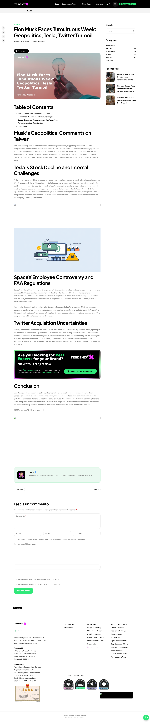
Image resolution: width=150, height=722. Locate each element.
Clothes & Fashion (117, 628)
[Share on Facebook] (3, 28)
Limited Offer (68, 628)
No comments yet (38, 42)
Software (109, 61)
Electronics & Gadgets (119, 631)
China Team (86, 4)
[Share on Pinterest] (3, 36)
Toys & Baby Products (119, 641)
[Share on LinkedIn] (3, 41)
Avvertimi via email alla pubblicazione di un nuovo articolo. (38, 584)
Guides (108, 54)
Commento (21, 516)
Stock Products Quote (95, 641)
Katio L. (28, 42)
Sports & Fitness (117, 650)
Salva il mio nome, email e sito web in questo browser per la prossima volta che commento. (51, 539)
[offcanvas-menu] (115, 4)
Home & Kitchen (116, 634)
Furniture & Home (117, 637)
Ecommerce (110, 51)
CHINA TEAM (91, 624)
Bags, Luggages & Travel (119, 644)
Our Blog (99, 4)
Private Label (92, 644)
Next (95, 489)
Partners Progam (93, 647)
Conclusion (22, 126)
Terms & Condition (79, 718)
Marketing (109, 58)
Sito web (78, 533)
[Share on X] (3, 32)
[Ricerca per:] (121, 31)
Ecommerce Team (69, 4)
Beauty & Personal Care (119, 647)
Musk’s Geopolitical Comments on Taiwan (34, 114)
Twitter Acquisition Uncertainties (30, 123)
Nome (18, 533)
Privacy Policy (69, 718)
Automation (110, 45)
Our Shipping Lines (94, 634)
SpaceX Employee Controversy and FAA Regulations (38, 120)
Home (56, 4)
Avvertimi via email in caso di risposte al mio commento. (37, 579)
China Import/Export (94, 631)
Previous (20, 489)
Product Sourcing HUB (95, 637)
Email (47, 533)
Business (17, 24)
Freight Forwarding (94, 628)
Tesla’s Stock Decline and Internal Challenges (35, 117)
